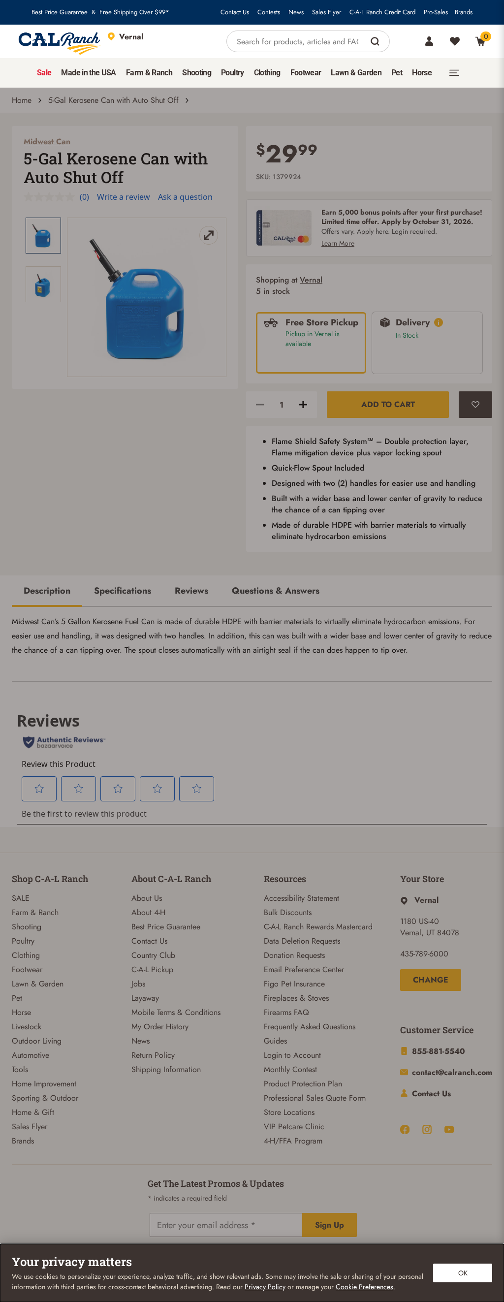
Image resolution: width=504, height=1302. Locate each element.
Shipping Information (166, 1069)
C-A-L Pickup (152, 969)
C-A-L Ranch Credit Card (382, 12)
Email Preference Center (304, 969)
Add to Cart (388, 404)
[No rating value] (52, 197)
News (296, 12)
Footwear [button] (305, 72)
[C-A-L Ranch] (60, 41)
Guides (275, 1041)
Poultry (23, 941)
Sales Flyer (326, 12)
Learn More (337, 243)
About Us (146, 898)
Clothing (26, 955)
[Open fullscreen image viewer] (146, 297)
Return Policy (153, 1055)
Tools (20, 1069)
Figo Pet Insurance (294, 983)
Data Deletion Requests (302, 941)
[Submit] (376, 41)
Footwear (27, 969)
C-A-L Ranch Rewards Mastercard (318, 926)
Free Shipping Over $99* (134, 12)
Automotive (30, 1055)
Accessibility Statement (301, 898)
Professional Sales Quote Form (315, 1098)
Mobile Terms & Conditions (175, 1012)
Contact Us (234, 12)
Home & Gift (33, 1112)
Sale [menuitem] (44, 72)
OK (463, 1273)
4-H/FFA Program (293, 1140)
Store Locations (289, 1112)
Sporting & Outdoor (45, 1098)
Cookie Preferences (364, 1287)
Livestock (26, 1026)
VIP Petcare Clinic (294, 1126)
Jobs (138, 983)
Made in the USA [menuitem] (88, 72)
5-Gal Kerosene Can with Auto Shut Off (113, 100)
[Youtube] (449, 1129)
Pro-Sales (436, 12)
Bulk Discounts (288, 912)
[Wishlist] (455, 41)
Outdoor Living (37, 1041)
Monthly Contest (290, 1069)
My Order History (160, 1026)
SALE (21, 898)
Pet (17, 998)
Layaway (145, 998)
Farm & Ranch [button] (149, 72)
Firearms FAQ (286, 1012)
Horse (21, 1012)
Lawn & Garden (37, 983)
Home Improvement (44, 1083)
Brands (463, 12)
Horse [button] (422, 72)
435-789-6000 (424, 953)
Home (22, 100)
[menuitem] (44, 73)
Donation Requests (294, 955)
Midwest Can (47, 141)
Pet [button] (396, 72)
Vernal (311, 280)
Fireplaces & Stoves (296, 998)
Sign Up (329, 1225)
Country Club (153, 955)
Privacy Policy (265, 1287)
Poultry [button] (232, 72)
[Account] (429, 41)
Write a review (123, 196)
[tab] (47, 591)
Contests (268, 12)
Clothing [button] (267, 72)
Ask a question (185, 196)
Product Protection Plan (303, 1083)
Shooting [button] (196, 72)
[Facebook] (405, 1129)
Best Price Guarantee (60, 12)
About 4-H (148, 912)
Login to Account (292, 1055)
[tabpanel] (252, 636)
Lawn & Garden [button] (356, 72)
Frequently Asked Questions (309, 1026)
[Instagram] (427, 1129)
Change (430, 979)
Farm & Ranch (35, 912)
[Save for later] (475, 404)
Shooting (26, 926)
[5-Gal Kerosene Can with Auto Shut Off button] (43, 236)
